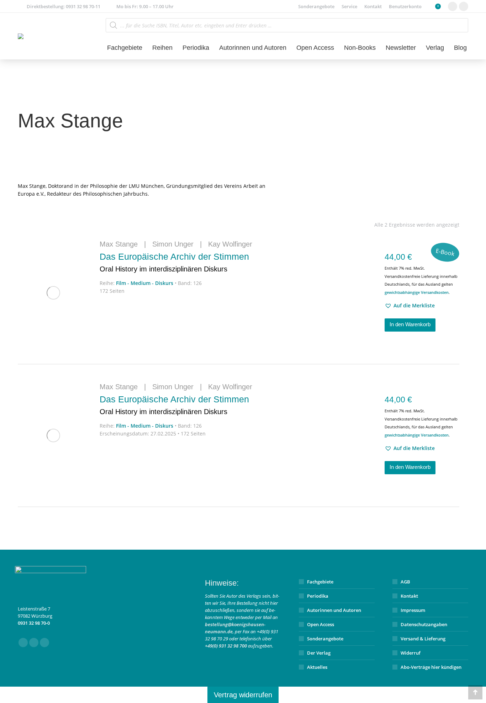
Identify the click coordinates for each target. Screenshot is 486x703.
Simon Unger (173, 244)
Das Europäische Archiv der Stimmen (174, 262)
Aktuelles (317, 667)
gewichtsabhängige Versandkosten (417, 292)
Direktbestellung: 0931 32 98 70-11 (63, 6)
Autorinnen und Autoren (334, 610)
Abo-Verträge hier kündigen (431, 667)
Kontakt (409, 596)
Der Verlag (319, 653)
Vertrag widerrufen (243, 695)
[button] (410, 306)
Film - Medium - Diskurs (144, 283)
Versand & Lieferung (423, 638)
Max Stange (119, 244)
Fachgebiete (320, 581)
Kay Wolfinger (230, 244)
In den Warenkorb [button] (410, 324)
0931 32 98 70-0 (34, 623)
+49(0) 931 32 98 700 (226, 646)
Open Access (320, 624)
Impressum (413, 610)
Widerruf (411, 653)
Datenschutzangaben (424, 624)
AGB (405, 581)
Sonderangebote (325, 638)
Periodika (317, 596)
